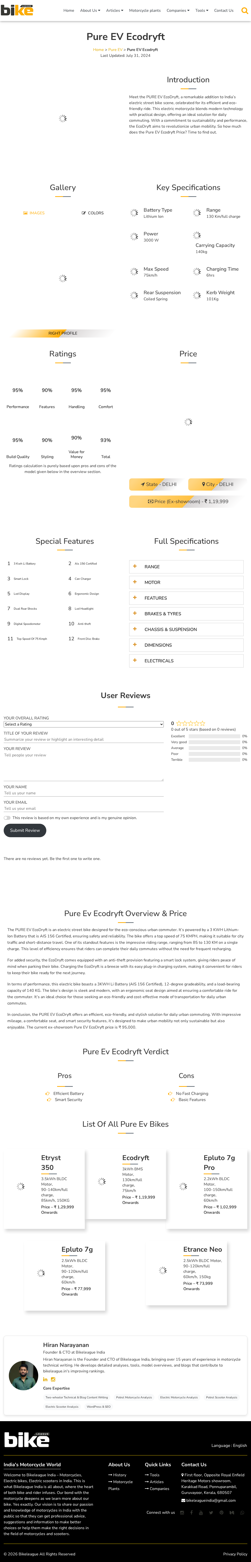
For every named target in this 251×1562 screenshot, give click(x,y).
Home (68, 10)
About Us (89, 10)
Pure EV (115, 49)
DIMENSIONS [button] (158, 645)
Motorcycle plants (145, 10)
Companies (177, 10)
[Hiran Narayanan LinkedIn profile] (46, 1379)
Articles (113, 10)
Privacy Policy (235, 1554)
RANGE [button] (152, 567)
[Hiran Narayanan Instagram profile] (53, 1379)
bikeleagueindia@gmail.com (210, 1500)
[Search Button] (244, 10)
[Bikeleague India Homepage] (17, 9)
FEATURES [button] (156, 598)
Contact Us (224, 10)
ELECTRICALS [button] (159, 661)
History (119, 1475)
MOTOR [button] (152, 582)
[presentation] (33, 213)
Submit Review (25, 830)
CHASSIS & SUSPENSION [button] (171, 629)
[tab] (33, 213)
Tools (200, 10)
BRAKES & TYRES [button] (163, 614)
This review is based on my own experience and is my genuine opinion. (75, 818)
